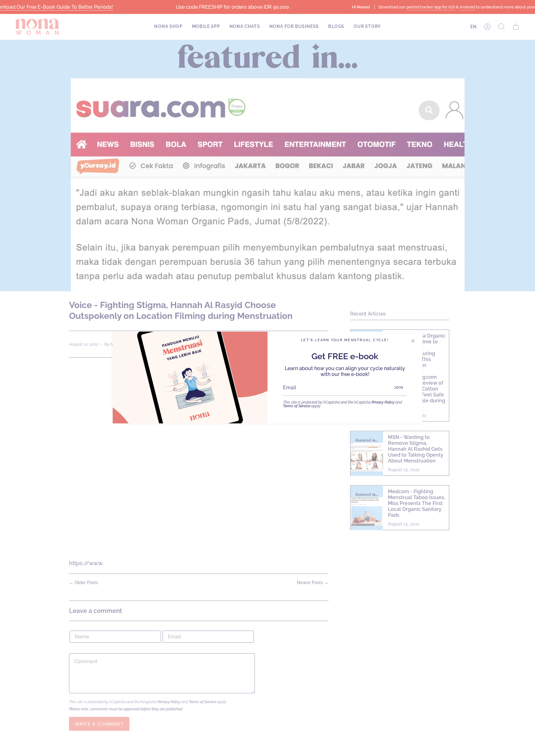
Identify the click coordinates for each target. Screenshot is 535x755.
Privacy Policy (383, 402)
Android (467, 7)
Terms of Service (296, 406)
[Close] (413, 341)
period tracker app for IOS (430, 7)
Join (398, 388)
